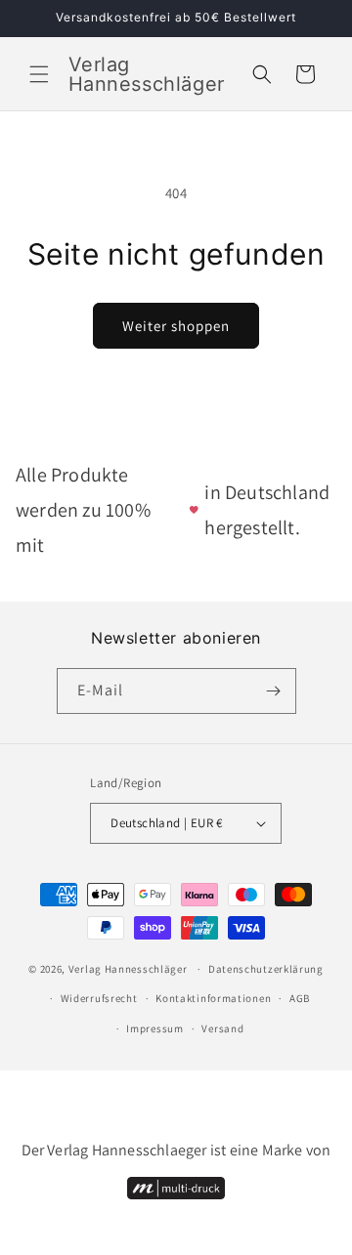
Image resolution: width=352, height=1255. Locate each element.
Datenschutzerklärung (266, 969)
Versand (222, 1028)
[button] (39, 74)
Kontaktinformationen (213, 998)
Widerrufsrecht (99, 998)
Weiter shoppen (176, 325)
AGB (299, 998)
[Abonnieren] (273, 691)
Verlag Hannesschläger (128, 969)
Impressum (154, 1028)
